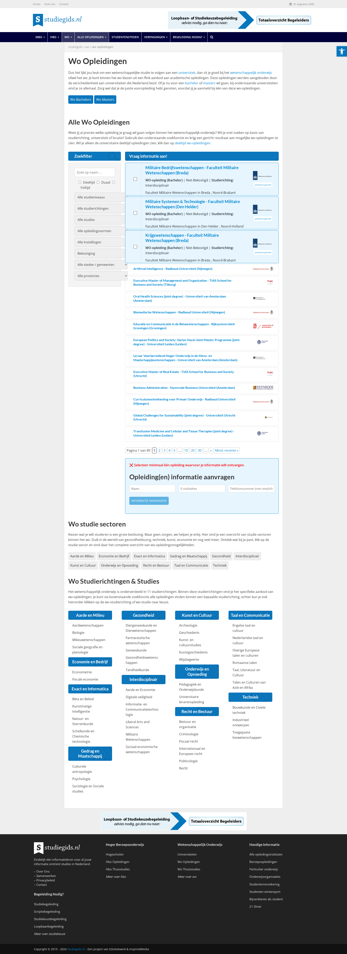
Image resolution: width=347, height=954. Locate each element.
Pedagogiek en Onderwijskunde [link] (191, 687)
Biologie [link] (78, 632)
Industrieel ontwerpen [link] (241, 722)
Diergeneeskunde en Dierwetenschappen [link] (141, 628)
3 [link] (164, 450)
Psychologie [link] (81, 779)
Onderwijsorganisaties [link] (264, 877)
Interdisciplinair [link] (247, 556)
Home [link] (36, 4)
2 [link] (159, 450)
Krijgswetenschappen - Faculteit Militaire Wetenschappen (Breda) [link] (182, 238)
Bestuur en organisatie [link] (187, 724)
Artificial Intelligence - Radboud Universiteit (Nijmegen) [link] (172, 268)
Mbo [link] (39, 37)
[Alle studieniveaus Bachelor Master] (101, 197)
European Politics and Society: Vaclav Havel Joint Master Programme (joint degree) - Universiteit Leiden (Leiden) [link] (186, 342)
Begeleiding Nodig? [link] (187, 37)
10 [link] (186, 450)
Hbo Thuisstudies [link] (118, 869)
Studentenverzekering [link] (264, 884)
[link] (342, 51)
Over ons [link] (49, 4)
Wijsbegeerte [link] (189, 659)
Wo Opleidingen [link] (189, 862)
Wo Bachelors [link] (80, 99)
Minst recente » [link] (226, 450)
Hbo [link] (53, 37)
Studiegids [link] (75, 47)
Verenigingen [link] (154, 37)
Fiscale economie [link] (85, 679)
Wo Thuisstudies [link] (189, 869)
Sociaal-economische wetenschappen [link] (142, 749)
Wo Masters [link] (105, 99)
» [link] (211, 450)
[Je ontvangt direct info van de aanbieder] (135, 179)
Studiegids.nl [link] (76, 949)
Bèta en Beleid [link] (83, 699)
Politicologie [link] (188, 761)
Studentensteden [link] (125, 37)
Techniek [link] (220, 565)
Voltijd (85, 187)
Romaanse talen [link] (245, 662)
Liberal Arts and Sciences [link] (138, 724)
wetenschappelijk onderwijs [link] (251, 72)
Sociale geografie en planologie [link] (87, 649)
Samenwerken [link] (46, 876)
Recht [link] (183, 768)
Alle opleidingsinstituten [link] (266, 854)
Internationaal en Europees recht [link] (192, 751)
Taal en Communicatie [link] (191, 565)
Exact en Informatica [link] (149, 556)
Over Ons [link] (43, 871)
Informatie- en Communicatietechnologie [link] (142, 709)
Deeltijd (89, 182)
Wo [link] (66, 37)
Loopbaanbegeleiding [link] (49, 926)
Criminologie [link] (188, 734)
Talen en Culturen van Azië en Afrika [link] (249, 685)
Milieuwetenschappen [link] (88, 640)
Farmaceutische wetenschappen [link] (138, 640)
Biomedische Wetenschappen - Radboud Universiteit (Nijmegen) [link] (179, 312)
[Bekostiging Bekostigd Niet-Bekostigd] (101, 253)
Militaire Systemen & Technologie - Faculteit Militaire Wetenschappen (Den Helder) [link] (192, 204)
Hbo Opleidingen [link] (117, 862)
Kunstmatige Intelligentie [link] (82, 709)
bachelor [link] (191, 83)
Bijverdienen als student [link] (266, 899)
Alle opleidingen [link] (90, 37)
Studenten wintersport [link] (264, 892)
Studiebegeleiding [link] (46, 904)
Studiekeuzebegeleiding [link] (50, 919)
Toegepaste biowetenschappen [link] (247, 735)
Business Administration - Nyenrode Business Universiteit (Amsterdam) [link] (184, 387)
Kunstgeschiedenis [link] (193, 652)
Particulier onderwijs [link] (263, 869)
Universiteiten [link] (187, 854)
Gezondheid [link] (221, 556)
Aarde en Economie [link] (140, 690)
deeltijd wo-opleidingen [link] (192, 143)
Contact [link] (64, 4)
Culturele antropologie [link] (82, 769)
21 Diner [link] (255, 906)
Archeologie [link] (188, 625)
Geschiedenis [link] (189, 632)
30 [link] (199, 450)
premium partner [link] (263, 184)
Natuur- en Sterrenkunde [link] (82, 721)
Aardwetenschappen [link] (88, 625)
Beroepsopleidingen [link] (263, 862)
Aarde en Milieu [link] (82, 556)
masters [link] (209, 83)
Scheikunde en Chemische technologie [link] (83, 736)
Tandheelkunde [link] (137, 670)
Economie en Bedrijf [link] (114, 556)
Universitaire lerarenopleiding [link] (191, 699)
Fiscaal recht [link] (188, 741)
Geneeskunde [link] (136, 650)
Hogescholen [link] (115, 854)
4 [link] (169, 450)
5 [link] (174, 450)
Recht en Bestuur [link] (156, 565)
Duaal (105, 182)
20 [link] (193, 450)
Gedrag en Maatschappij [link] (188, 556)
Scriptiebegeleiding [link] (47, 911)
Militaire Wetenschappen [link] (138, 737)
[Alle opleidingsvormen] (101, 231)
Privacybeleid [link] (45, 880)
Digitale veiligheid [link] (139, 697)
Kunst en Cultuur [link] (83, 565)
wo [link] (87, 47)
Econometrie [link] (82, 672)
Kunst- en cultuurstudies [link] (190, 642)
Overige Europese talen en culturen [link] (246, 653)
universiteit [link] (186, 72)
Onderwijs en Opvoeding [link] (119, 565)
